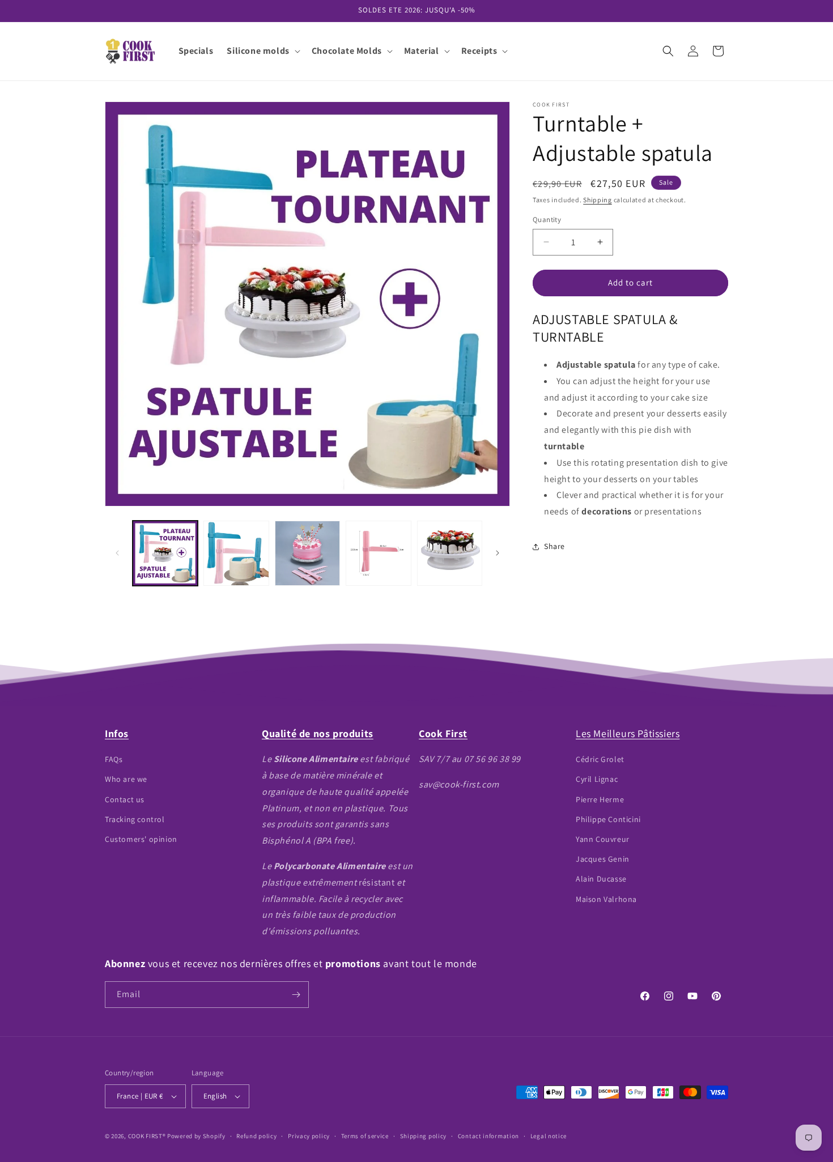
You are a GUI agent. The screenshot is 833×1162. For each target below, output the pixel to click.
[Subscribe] (295, 994)
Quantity (547, 219)
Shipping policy (423, 1136)
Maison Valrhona (606, 899)
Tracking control (135, 819)
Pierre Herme (600, 799)
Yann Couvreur (603, 839)
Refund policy (256, 1136)
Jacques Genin (603, 859)
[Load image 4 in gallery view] (378, 553)
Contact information (488, 1136)
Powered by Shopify (196, 1136)
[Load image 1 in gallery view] (165, 553)
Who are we (126, 779)
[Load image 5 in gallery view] (449, 553)
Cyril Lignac (597, 779)
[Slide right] (497, 552)
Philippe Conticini (608, 819)
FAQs (113, 759)
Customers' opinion (141, 839)
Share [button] (554, 546)
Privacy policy (309, 1136)
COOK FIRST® (147, 1136)
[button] (262, 51)
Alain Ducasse (601, 879)
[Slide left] (117, 552)
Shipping (597, 199)
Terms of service (365, 1136)
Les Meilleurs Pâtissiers (627, 733)
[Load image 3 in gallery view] (307, 553)
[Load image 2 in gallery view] (236, 553)
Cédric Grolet (600, 759)
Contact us (124, 799)
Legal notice (548, 1136)
